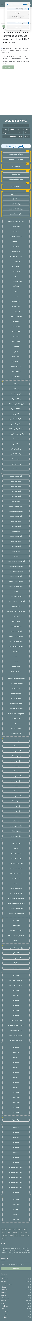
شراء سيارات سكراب (16, 888)
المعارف (16, 321)
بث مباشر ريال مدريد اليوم (16, 935)
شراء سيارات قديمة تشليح (16, 913)
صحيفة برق (16, 199)
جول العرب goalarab (16, 930)
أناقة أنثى (16, 286)
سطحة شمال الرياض (16, 863)
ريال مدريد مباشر (16, 761)
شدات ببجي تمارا (16, 481)
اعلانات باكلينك (16, 733)
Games (12, 129)
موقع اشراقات (16, 204)
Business (7, 126)
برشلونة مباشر (16, 756)
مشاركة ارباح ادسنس (16, 159)
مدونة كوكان (16, 266)
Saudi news (19, 133)
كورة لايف (16, 1057)
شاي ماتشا (16, 666)
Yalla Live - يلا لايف (16, 1020)
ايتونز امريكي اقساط (16, 581)
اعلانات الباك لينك (16, 408)
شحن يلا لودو (16, 606)
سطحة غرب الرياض (16, 868)
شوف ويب (16, 246)
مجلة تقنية (16, 443)
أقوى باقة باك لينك (16, 703)
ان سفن (16, 231)
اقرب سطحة (16, 878)
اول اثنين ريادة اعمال (16, 154)
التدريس (16, 413)
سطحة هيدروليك (16, 858)
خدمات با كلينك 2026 (16, 708)
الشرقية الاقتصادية (16, 256)
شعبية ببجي (16, 616)
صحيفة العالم (16, 468)
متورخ (16, 291)
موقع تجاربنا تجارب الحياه (16, 713)
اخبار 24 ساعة (16, 458)
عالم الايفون (16, 261)
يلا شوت (16, 741)
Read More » (8, 67)
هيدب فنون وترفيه (16, 463)
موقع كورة (16, 1120)
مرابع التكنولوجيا (16, 236)
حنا (16, 656)
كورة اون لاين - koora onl (16, 1025)
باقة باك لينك (16, 174)
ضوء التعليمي (16, 194)
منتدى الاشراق (16, 423)
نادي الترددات (16, 311)
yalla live (16, 968)
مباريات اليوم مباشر (16, 751)
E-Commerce (16, 126)
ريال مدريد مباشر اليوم (16, 948)
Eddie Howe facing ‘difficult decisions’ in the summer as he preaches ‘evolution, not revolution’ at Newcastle (15, 36)
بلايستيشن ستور (16, 626)
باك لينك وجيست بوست (16, 433)
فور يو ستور (16, 551)
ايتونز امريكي (16, 501)
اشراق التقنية (16, 226)
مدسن (16, 296)
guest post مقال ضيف (16, 683)
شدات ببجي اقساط (16, 476)
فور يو (16, 591)
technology (12, 136)
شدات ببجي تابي (16, 491)
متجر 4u (16, 556)
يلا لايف (16, 940)
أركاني (16, 351)
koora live (16, 1000)
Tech (5, 136)
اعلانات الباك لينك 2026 (16, 428)
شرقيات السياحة (16, 366)
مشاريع (16, 723)
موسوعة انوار (16, 371)
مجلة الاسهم (16, 251)
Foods (5, 129)
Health (18, 129)
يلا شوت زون (16, 1209)
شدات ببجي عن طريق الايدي (16, 561)
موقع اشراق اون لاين (16, 209)
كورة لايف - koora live (16, 1167)
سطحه (16, 848)
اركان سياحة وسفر (16, 214)
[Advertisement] (16, 96)
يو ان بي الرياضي (16, 448)
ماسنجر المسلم (16, 186)
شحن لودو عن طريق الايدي (16, 611)
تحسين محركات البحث (16, 179)
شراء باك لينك (16, 383)
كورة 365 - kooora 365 (16, 1035)
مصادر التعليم (16, 438)
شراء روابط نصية (16, 393)
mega (4, 133)
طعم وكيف (16, 341)
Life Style (25, 129)
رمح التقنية (16, 331)
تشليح (16, 883)
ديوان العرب (16, 718)
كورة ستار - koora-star (16, 980)
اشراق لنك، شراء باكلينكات (16, 403)
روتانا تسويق (16, 301)
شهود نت (16, 346)
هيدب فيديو (16, 326)
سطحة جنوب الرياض (16, 873)
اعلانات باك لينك (16, 728)
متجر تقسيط (16, 531)
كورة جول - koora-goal (16, 985)
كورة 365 (16, 920)
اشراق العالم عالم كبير (16, 418)
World (26, 136)
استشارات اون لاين (16, 316)
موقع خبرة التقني (16, 281)
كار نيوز (16, 276)
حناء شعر (16, 651)
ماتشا (16, 661)
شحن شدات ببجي (16, 596)
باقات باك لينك (16, 398)
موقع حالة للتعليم (16, 453)
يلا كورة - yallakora (16, 1030)
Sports (5, 26)
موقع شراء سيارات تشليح (16, 898)
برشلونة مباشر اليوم (16, 953)
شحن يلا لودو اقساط (16, 511)
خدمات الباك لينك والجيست (16, 678)
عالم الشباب (16, 166)
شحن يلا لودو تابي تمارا (16, 571)
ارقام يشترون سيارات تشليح (16, 903)
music (11, 133)
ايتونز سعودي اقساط (16, 506)
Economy (25, 126)
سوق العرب (16, 688)
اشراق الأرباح (16, 376)
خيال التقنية (16, 241)
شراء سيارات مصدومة (16, 908)
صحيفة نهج (16, 271)
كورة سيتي (16, 925)
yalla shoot (16, 746)
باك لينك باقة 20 (16, 693)
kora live (16, 1052)
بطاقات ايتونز (16, 621)
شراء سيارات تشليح (16, 893)
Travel (20, 136)
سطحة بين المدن (16, 853)
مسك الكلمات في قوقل (16, 221)
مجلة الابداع (16, 306)
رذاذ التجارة (16, 336)
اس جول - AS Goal (16, 1040)
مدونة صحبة (16, 361)
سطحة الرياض (16, 843)
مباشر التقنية (16, 356)
